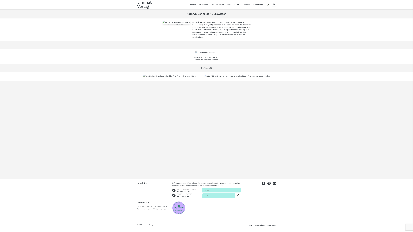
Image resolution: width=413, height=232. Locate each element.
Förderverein (258, 5)
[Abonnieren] (238, 195)
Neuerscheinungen (184, 195)
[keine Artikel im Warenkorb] (274, 5)
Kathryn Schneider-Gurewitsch (206, 57)
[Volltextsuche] (267, 5)
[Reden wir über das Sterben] (206, 53)
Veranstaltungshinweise (186, 190)
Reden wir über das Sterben (206, 60)
